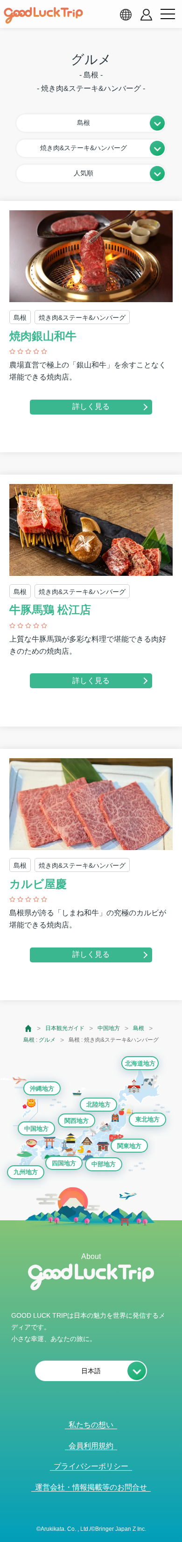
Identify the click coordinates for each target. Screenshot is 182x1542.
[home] (43, 15)
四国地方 (64, 1163)
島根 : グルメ (39, 1040)
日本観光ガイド (64, 1028)
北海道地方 (140, 1063)
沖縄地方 (42, 1088)
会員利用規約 (91, 1446)
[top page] (28, 1028)
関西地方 (76, 1120)
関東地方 (129, 1145)
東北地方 (147, 1119)
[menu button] (167, 14)
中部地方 (103, 1164)
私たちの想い (91, 1425)
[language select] (125, 14)
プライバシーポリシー (91, 1466)
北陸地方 (98, 1104)
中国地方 (109, 1028)
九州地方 (26, 1172)
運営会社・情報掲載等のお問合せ (91, 1487)
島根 (138, 1028)
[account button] (146, 15)
